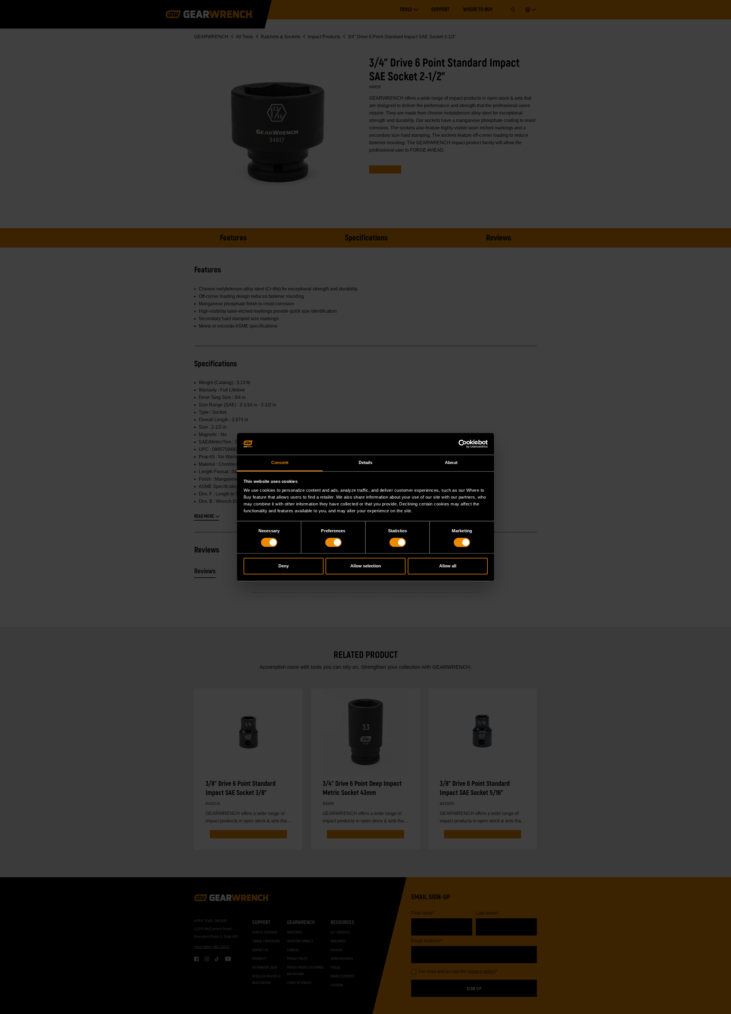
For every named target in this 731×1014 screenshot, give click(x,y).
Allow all (447, 566)
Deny (283, 566)
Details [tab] (366, 462)
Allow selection (365, 566)
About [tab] (451, 462)
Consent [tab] (279, 462)
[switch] (333, 542)
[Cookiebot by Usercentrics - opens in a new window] (463, 443)
